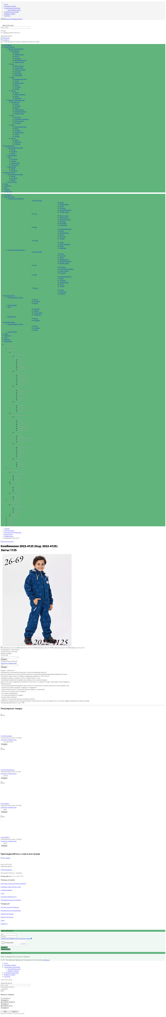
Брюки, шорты (22, 377)
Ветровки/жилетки (24, 367)
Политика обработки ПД (8, 897)
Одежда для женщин (7, 914)
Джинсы (17, 489)
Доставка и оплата (10, 6)
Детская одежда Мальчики (19, 415)
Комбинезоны (22, 362)
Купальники (21, 375)
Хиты (9, 523)
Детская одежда (13, 350)
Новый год (11, 520)
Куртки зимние (15, 482)
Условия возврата (6, 890)
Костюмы (21, 365)
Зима (16, 388)
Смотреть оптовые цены (9, 663)
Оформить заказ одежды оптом (11, 887)
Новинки (10, 522)
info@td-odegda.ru (6, 870)
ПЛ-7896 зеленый (6, 736)
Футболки (21, 436)
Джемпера (21, 411)
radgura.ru (46, 960)
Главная (7, 529)
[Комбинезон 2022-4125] (37, 646)
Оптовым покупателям (11, 12)
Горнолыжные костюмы (18, 474)
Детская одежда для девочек (10, 907)
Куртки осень (15, 514)
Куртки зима (15, 516)
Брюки (20, 360)
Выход (20, 19)
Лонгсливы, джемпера (25, 438)
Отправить (4, 947)
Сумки (9, 518)
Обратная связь (5, 949)
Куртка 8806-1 (5, 803)
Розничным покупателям (12, 8)
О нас (6, 4)
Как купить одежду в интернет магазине (13, 883)
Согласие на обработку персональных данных (15, 938)
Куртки (20, 364)
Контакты (7, 16)
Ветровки (18, 499)
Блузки (20, 405)
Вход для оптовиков (11, 19)
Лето (16, 373)
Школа (17, 404)
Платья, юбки (22, 379)
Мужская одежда (13, 502)
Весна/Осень (19, 358)
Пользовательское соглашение (11, 900)
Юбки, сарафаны (23, 407)
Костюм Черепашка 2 (8, 770)
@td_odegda (6, 858)
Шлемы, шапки (22, 369)
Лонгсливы (21, 385)
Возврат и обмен (9, 14)
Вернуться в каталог (7, 541)
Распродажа (12, 525)
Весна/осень (15, 495)
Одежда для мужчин (7, 917)
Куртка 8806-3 (5, 837)
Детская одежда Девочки (19, 354)
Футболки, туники (23, 381)
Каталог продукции (10, 346)
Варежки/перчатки (24, 390)
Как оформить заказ (14, 10)
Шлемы (20, 400)
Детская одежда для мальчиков (11, 910)
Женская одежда (13, 470)
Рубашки (21, 466)
